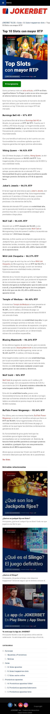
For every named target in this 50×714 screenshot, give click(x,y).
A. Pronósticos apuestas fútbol (20, 683)
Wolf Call (35, 229)
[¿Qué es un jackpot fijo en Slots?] (25, 493)
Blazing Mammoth (24, 348)
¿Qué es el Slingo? (10, 575)
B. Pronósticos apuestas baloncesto (22, 688)
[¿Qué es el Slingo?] (25, 550)
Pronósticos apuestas (14, 680)
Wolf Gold (6, 380)
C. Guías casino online (16, 675)
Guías (19, 23)
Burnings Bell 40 (32, 120)
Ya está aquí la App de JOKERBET (16, 632)
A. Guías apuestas (15, 667)
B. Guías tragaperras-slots (34, 23)
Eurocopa (9, 651)
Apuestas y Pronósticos (17, 655)
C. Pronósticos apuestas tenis (20, 692)
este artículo (28, 91)
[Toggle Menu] (3, 3)
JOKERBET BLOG (9, 23)
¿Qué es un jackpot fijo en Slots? (16, 518)
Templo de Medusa (21, 304)
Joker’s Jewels (37, 191)
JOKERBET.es (16, 710)
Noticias (11, 659)
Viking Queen (35, 156)
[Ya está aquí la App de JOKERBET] (25, 606)
